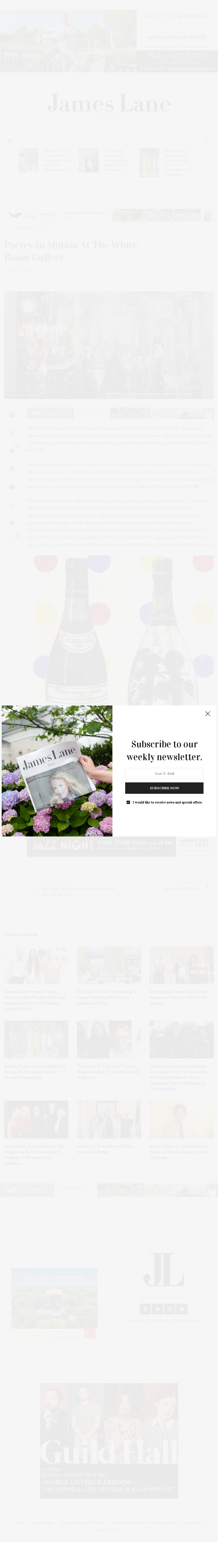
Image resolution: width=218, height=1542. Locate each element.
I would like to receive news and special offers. (167, 802)
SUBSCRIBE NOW (164, 788)
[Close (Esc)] (207, 714)
